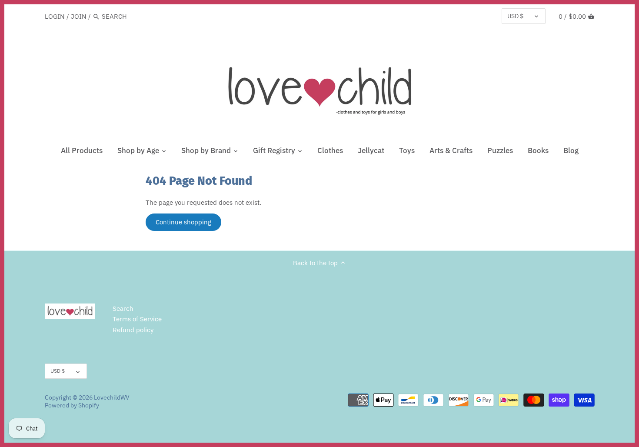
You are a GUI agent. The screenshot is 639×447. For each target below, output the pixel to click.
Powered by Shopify (72, 405)
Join (79, 16)
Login (55, 16)
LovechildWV (112, 397)
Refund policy (133, 330)
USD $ (515, 16)
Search (123, 308)
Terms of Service (137, 319)
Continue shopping (183, 222)
